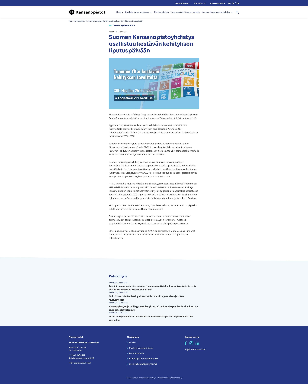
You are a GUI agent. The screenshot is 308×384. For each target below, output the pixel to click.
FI (229, 3)
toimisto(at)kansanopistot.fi (81, 358)
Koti (70, 21)
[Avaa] (151, 12)
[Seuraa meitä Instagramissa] (191, 343)
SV (233, 3)
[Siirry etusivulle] (87, 11)
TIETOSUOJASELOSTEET (80, 363)
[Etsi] (236, 12)
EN (238, 3)
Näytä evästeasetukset (195, 349)
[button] (186, 343)
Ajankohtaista (79, 21)
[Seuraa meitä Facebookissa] (186, 343)
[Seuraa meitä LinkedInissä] (197, 343)
